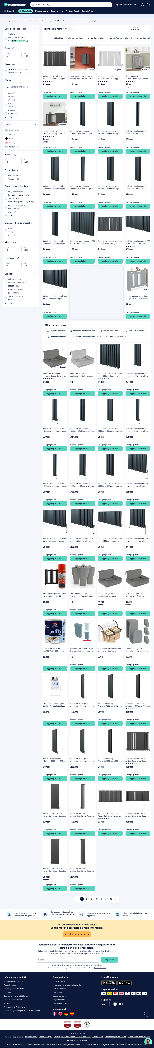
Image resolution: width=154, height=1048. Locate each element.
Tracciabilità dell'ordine (13, 981)
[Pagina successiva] (116, 899)
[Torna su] (147, 1014)
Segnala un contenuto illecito (16, 996)
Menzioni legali (45, 1037)
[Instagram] (115, 1004)
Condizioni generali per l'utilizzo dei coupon (22, 1010)
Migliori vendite (59, 999)
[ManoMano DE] (66, 1014)
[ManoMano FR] (54, 1014)
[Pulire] (109, 4)
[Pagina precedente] (77, 899)
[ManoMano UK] (60, 1014)
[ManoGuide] (148, 1042)
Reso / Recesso (10, 985)
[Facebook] (109, 1004)
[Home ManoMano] (15, 4)
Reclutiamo (8, 1003)
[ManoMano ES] (72, 1014)
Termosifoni (34, 21)
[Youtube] (121, 1004)
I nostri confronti (59, 988)
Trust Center (98, 1037)
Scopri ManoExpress (61, 1003)
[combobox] (139, 29)
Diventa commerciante (13, 999)
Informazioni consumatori (139, 1037)
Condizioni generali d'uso (115, 1037)
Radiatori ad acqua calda (48, 21)
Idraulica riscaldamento (20, 21)
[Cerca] (33, 4)
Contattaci (8, 992)
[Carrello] (148, 4)
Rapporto (71, 1040)
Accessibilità (82, 1040)
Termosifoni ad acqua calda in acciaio (71, 21)
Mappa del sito (31, 1037)
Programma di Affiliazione (14, 1007)
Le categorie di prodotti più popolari (67, 985)
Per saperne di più (100, 968)
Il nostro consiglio (60, 981)
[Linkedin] (103, 1004)
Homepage (6, 21)
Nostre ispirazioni (60, 996)
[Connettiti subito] (142, 4)
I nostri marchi (59, 992)
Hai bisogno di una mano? (14, 988)
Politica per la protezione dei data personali (72, 1037)
